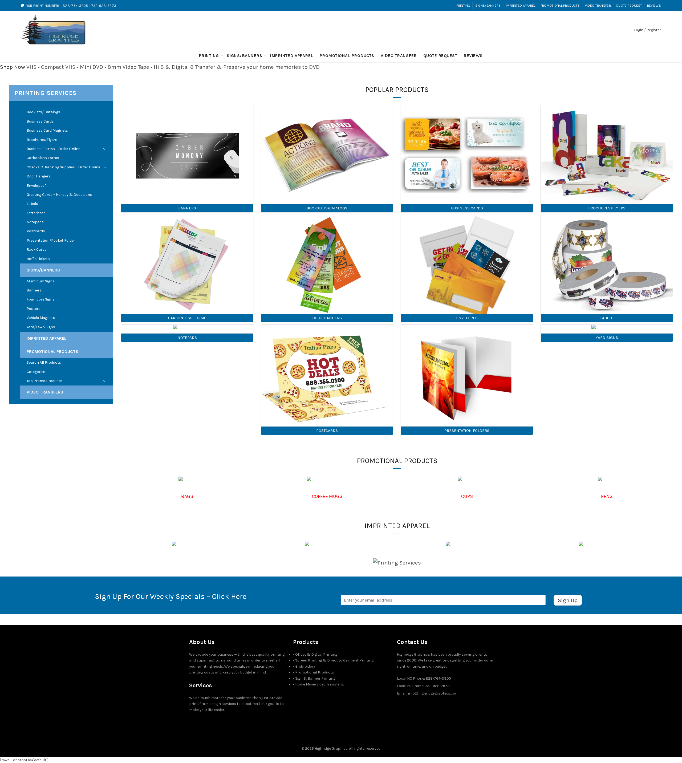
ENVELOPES (467, 317)
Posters (33, 308)
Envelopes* (36, 185)
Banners (34, 290)
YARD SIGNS (607, 337)
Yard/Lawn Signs (41, 327)
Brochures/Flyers (42, 139)
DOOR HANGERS (327, 317)
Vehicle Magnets (41, 317)
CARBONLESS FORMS (187, 317)
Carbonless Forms (43, 158)
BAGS (187, 496)
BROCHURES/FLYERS (607, 208)
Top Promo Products (44, 381)
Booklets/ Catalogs (43, 112)
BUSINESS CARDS (467, 208)
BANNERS (187, 208)
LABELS (607, 317)
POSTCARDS (327, 430)
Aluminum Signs (41, 281)
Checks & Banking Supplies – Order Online (63, 167)
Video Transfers (45, 392)
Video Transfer (598, 5)
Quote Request (629, 5)
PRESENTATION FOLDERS (466, 430)
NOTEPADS (187, 337)
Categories (36, 372)
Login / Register (647, 30)
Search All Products (44, 362)
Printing (463, 5)
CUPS (467, 496)
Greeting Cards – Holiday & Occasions (59, 194)
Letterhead (36, 213)
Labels (32, 203)
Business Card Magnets (47, 130)
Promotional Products (560, 5)
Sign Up (568, 600)
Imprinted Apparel (520, 5)
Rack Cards (37, 249)
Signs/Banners (488, 5)
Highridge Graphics (331, 748)
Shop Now (12, 67)
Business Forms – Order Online (53, 149)
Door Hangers (39, 176)
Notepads (35, 222)
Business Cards (40, 121)
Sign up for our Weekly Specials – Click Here (170, 596)
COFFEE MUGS (327, 496)
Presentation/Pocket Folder (51, 240)
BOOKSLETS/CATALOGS (327, 208)
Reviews (654, 5)
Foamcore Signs (41, 299)
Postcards (36, 231)
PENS (606, 496)
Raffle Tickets (38, 259)
